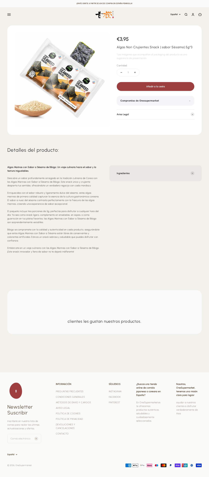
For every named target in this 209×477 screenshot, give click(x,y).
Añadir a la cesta (155, 86)
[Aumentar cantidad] (135, 72)
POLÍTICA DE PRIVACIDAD (69, 419)
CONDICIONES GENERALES (70, 397)
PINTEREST (114, 402)
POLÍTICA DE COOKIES (68, 413)
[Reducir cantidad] (121, 72)
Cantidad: (122, 65)
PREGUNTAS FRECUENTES (70, 391)
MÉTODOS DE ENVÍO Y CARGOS (73, 402)
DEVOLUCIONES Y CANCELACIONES (65, 426)
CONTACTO (62, 433)
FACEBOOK (115, 397)
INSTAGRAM (115, 391)
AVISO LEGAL (63, 408)
